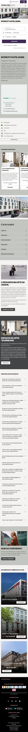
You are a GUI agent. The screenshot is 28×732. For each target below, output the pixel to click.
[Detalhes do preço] (14, 636)
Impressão (14, 724)
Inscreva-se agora (8, 309)
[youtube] (19, 701)
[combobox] (14, 28)
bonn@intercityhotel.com (11, 111)
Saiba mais (6, 363)
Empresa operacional (14, 727)
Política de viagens (14, 728)
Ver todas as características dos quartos (10, 183)
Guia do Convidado (8, 558)
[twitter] (16, 701)
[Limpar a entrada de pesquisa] (24, 28)
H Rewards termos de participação (14, 725)
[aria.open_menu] (25, 5)
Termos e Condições (14, 730)
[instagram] (12, 701)
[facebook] (8, 701)
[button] (10, 171)
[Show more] (2, 199)
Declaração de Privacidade (14, 722)
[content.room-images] (3, 154)
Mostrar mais (14, 139)
